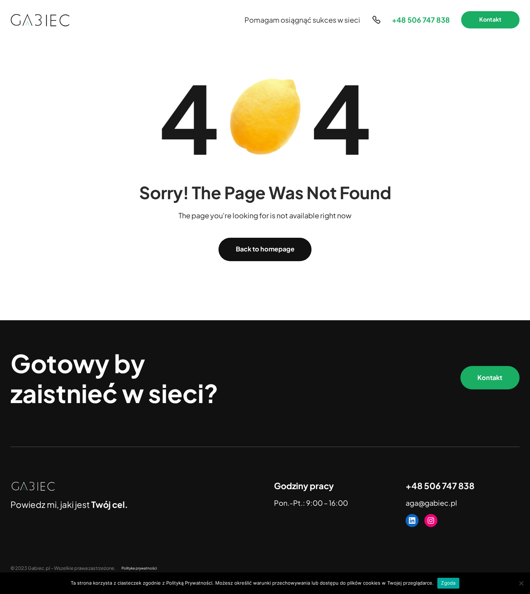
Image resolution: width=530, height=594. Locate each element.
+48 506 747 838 (421, 19)
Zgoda (448, 583)
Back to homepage (265, 249)
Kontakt (490, 19)
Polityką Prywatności (189, 583)
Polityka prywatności (139, 568)
